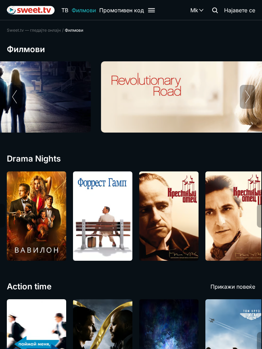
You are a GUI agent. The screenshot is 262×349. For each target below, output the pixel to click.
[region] (131, 97)
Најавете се (239, 10)
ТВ (64, 10)
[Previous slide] (14, 97)
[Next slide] (247, 97)
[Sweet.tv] (31, 10)
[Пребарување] (215, 10)
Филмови (84, 10)
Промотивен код (121, 10)
